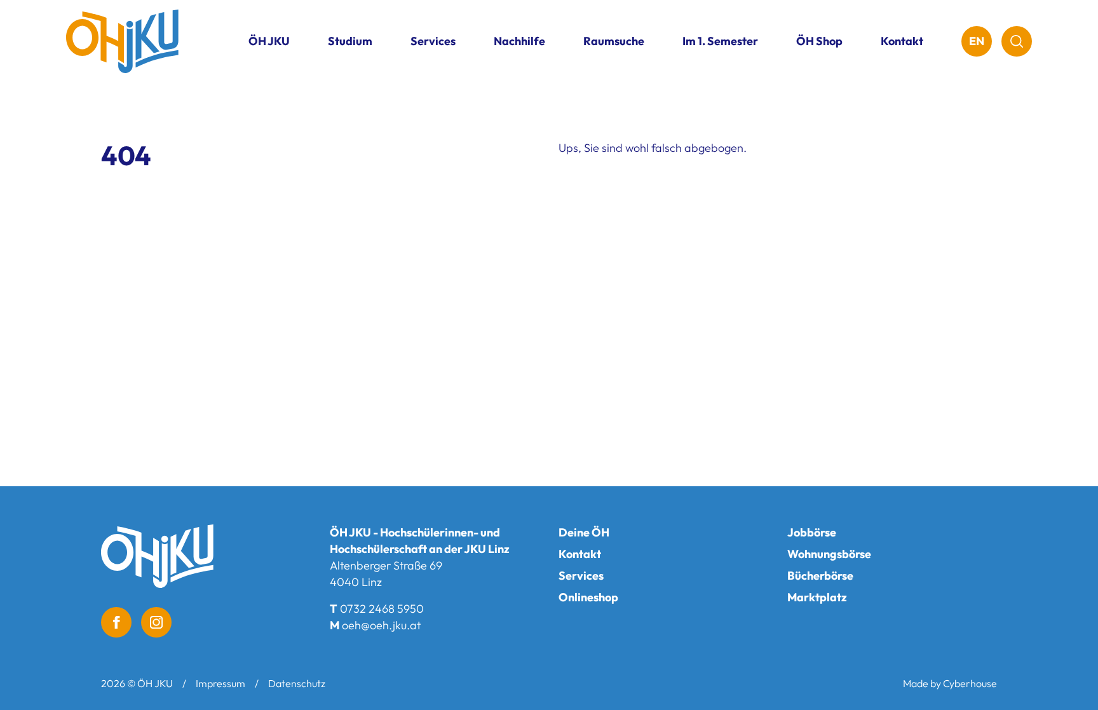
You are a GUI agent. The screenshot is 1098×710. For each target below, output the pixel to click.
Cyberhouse (970, 683)
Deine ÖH (584, 532)
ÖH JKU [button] (269, 41)
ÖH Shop (819, 41)
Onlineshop (588, 597)
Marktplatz (817, 597)
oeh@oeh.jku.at (381, 625)
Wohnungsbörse (829, 554)
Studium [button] (350, 41)
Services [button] (433, 41)
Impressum (220, 683)
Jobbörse (811, 532)
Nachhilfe (519, 41)
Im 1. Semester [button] (720, 41)
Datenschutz (296, 683)
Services (581, 575)
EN (976, 41)
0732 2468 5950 (382, 608)
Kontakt (902, 41)
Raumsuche (613, 41)
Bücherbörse (820, 575)
